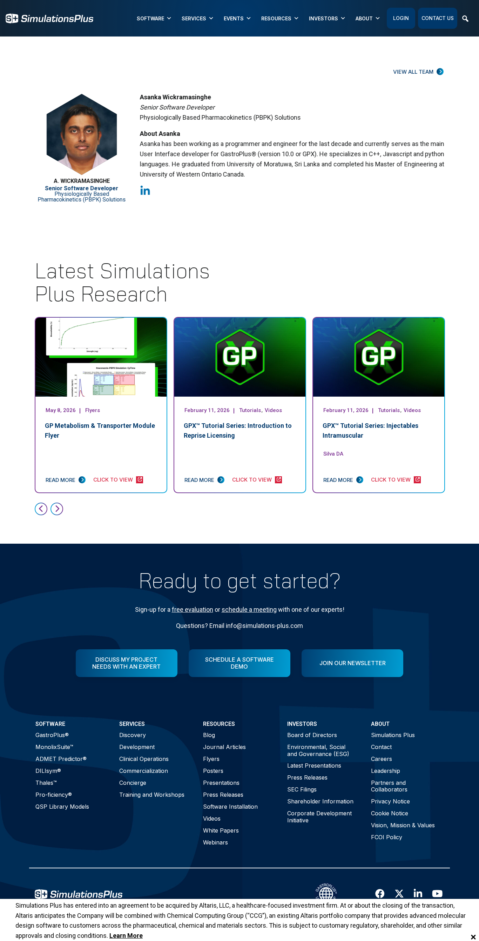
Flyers (211, 758)
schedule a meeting (249, 609)
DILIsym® (48, 770)
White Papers (221, 830)
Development (137, 746)
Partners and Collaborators (389, 786)
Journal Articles (224, 746)
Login (401, 18)
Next (56, 509)
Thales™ (46, 782)
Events (234, 18)
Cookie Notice (389, 813)
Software (150, 18)
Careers (381, 758)
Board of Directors (312, 734)
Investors (323, 18)
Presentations (221, 782)
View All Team (413, 71)
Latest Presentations (314, 765)
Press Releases (223, 794)
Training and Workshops (151, 794)
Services (194, 18)
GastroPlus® (52, 734)
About (364, 18)
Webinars (215, 842)
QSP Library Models (62, 806)
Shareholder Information (320, 801)
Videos (212, 818)
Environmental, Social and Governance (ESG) (318, 750)
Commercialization (143, 770)
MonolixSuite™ (54, 746)
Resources (276, 18)
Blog (209, 734)
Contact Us (437, 18)
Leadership (385, 770)
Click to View (113, 479)
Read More (60, 480)
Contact (381, 746)
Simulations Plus (393, 734)
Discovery (132, 734)
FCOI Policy (386, 837)
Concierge (132, 782)
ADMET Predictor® (61, 758)
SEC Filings (302, 789)
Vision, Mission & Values (403, 825)
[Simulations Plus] (49, 17)
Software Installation (230, 806)
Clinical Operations (144, 758)
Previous (41, 509)
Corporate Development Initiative (319, 816)
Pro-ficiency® (53, 794)
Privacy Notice (390, 801)
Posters (213, 770)
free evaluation (192, 609)
